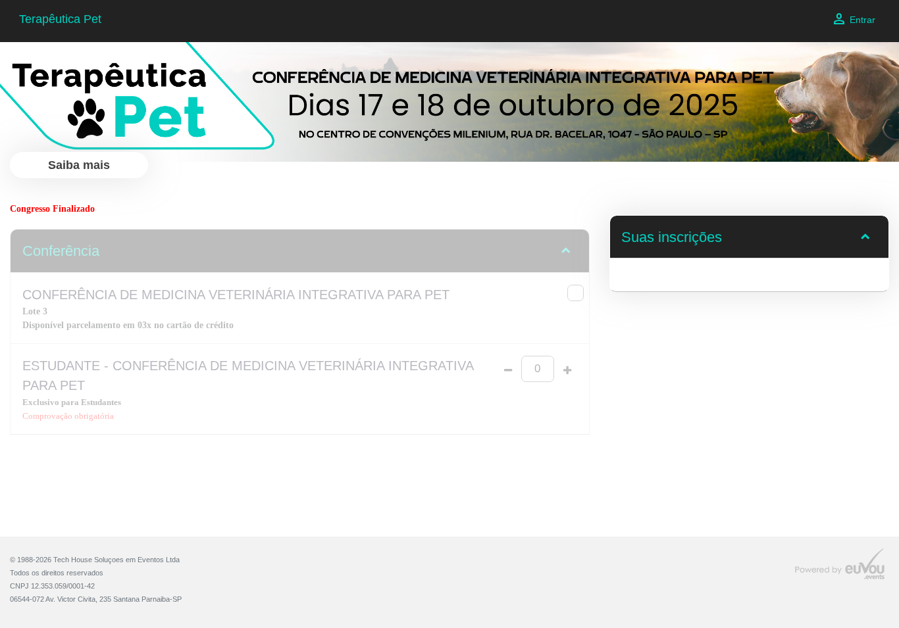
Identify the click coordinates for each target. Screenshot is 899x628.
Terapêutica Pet (60, 19)
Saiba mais (79, 165)
